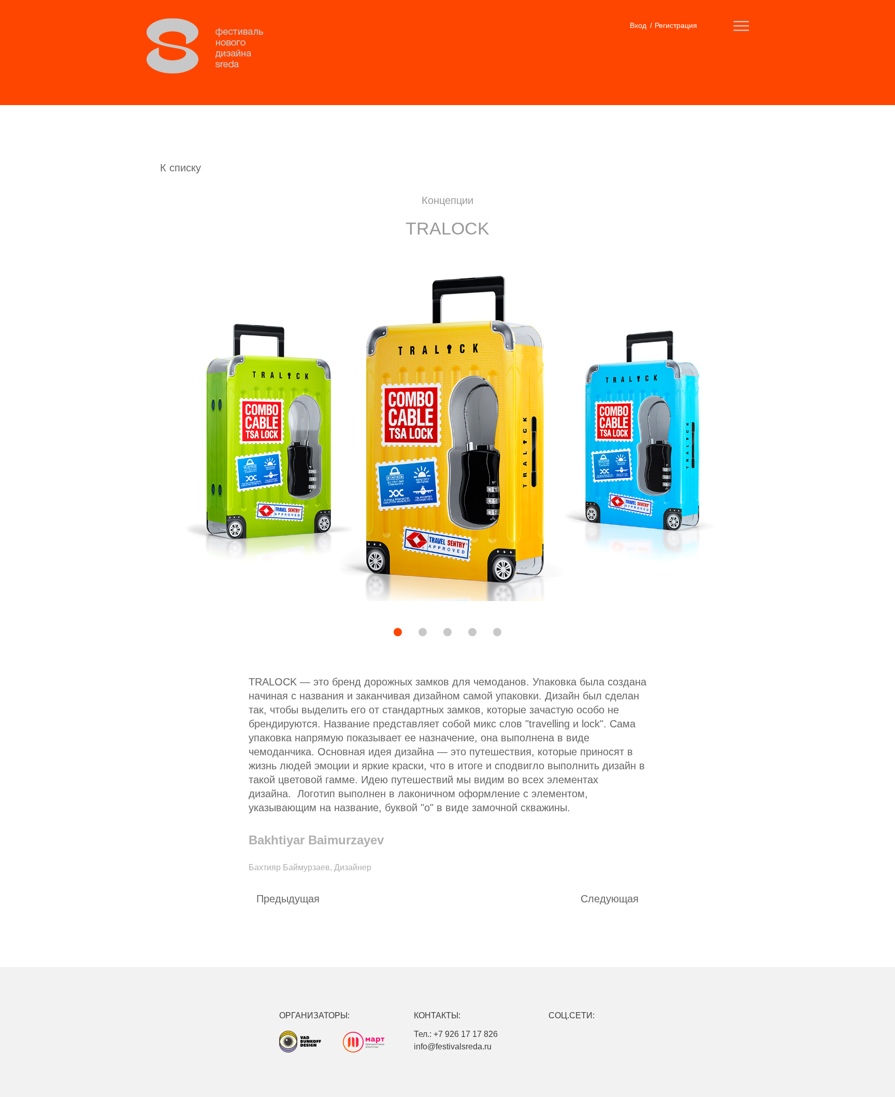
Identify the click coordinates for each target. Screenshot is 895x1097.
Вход (638, 25)
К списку (180, 167)
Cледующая (610, 898)
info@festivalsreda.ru (453, 1046)
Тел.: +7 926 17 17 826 (456, 1034)
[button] (362, 633)
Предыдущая (288, 898)
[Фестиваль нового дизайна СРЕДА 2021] (210, 46)
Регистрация (676, 25)
